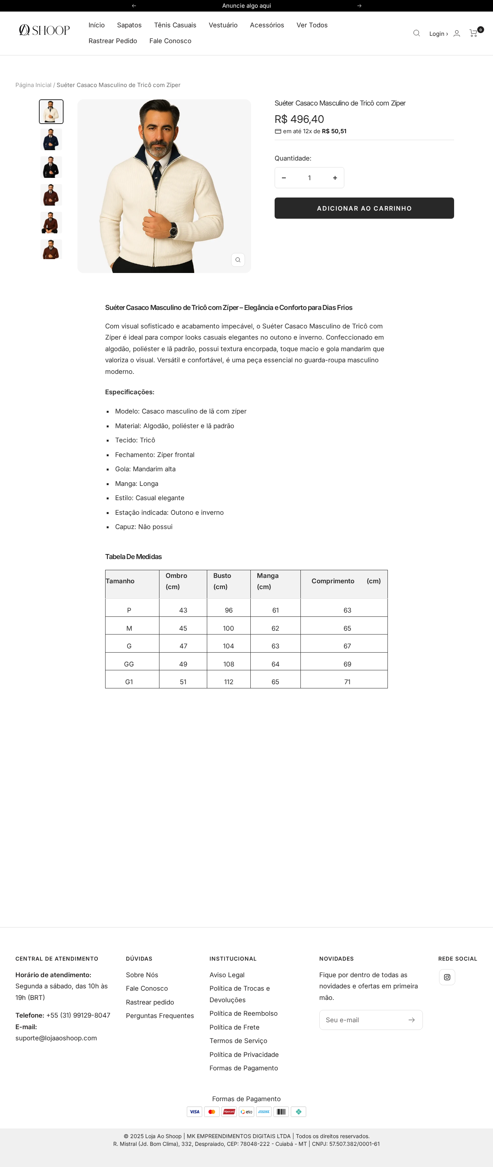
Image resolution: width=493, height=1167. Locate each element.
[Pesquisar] (416, 33)
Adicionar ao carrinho (364, 208)
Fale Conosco (170, 41)
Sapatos (129, 25)
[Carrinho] (474, 33)
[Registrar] (412, 1020)
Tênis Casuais (175, 25)
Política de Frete (235, 1027)
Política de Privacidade (244, 1054)
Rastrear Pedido (113, 41)
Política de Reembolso (244, 1013)
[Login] (456, 33)
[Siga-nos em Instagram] (447, 977)
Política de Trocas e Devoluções (240, 993)
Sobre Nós (142, 975)
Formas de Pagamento (244, 1068)
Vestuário (223, 25)
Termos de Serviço (238, 1041)
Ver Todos (312, 25)
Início (97, 25)
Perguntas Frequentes (160, 1016)
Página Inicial (33, 85)
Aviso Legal (227, 975)
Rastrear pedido (150, 1002)
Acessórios (267, 25)
